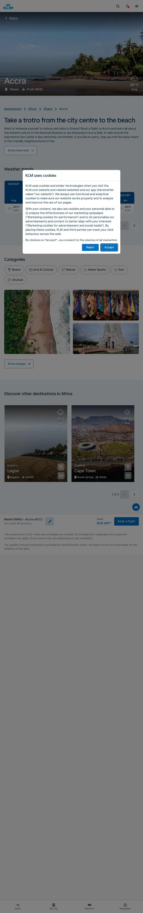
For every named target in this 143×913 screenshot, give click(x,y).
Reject (90, 247)
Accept (109, 247)
